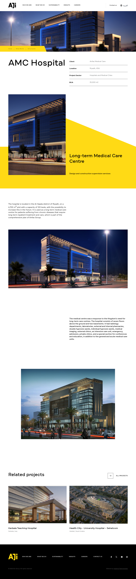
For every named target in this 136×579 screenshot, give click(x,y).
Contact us (113, 5)
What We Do (20, 48)
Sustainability (54, 5)
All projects (122, 476)
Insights (67, 5)
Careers (77, 5)
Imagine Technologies (121, 568)
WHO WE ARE (27, 5)
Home (10, 48)
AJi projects (31, 48)
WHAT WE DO (40, 5)
